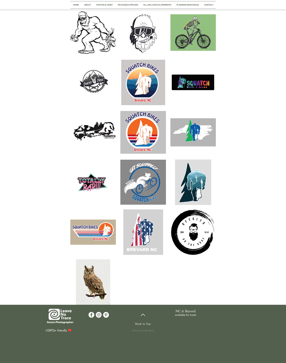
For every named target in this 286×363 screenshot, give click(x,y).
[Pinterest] (106, 315)
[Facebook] (91, 315)
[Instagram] (99, 315)
